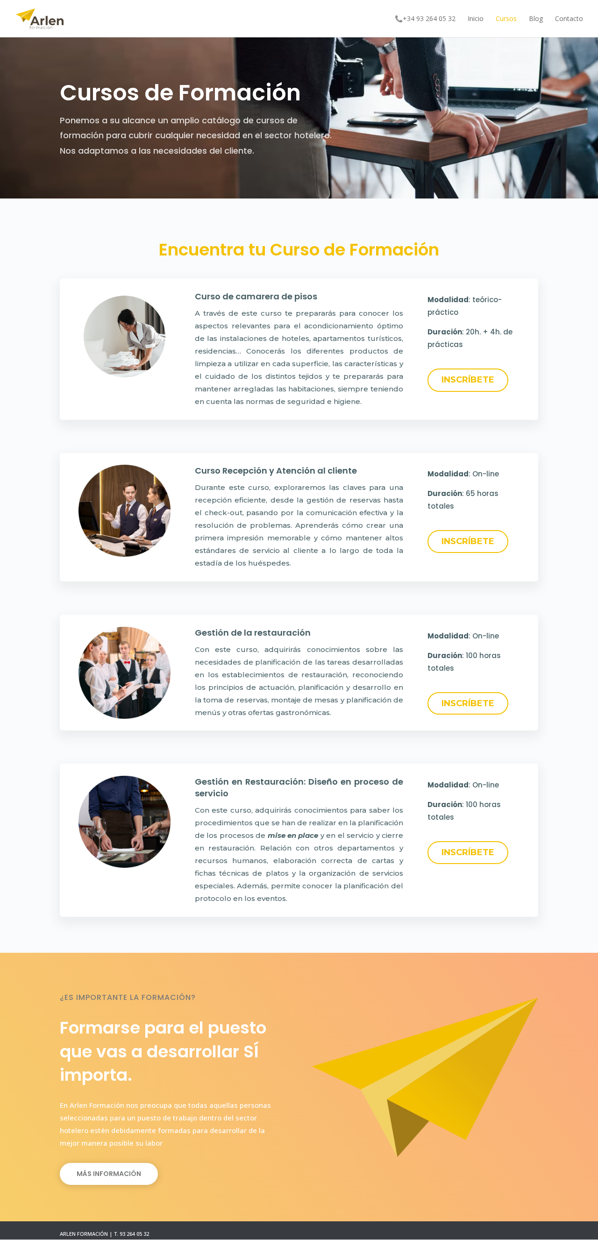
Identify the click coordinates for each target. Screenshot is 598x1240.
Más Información (109, 1173)
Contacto (569, 19)
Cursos (506, 19)
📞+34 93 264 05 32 (425, 19)
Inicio (476, 19)
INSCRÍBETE (467, 380)
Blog (536, 19)
